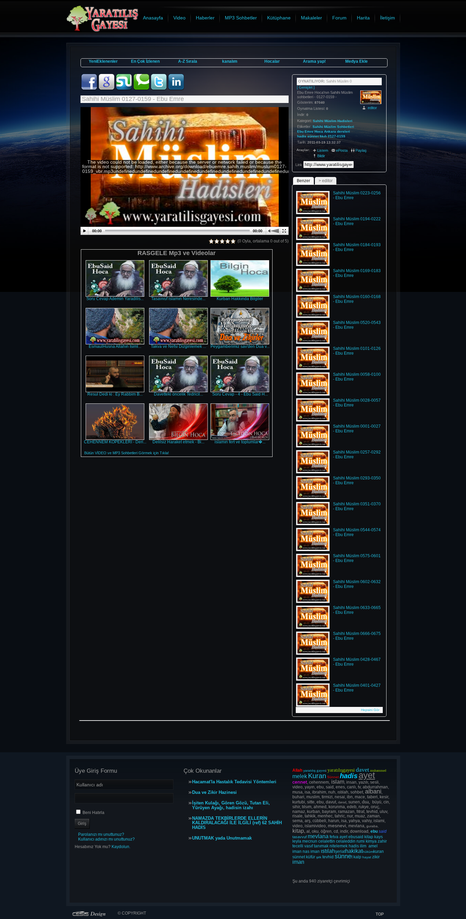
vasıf (308, 846)
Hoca (319, 131)
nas (306, 851)
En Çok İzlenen (145, 61)
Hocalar (272, 61)
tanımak (321, 846)
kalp (357, 857)
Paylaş (361, 150)
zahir (382, 841)
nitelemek (339, 846)
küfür (310, 857)
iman (297, 851)
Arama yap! (314, 61)
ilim (363, 846)
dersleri (343, 131)
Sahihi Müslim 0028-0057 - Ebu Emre (357, 402)
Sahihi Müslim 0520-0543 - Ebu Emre (357, 325)
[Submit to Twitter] (159, 89)
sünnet (313, 136)
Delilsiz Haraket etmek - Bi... (178, 442)
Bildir (321, 156)
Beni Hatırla (93, 812)
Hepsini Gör (370, 710)
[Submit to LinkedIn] (176, 89)
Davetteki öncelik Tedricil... (178, 394)
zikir (376, 857)
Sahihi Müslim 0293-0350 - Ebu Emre (357, 480)
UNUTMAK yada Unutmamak (222, 838)
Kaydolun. (121, 846)
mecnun (309, 841)
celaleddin (345, 841)
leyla (296, 841)
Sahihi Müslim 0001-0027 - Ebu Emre (357, 428)
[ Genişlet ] (306, 87)
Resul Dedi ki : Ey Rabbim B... (115, 394)
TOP (380, 914)
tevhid (328, 857)
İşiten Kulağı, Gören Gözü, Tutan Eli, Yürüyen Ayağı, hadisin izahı (231, 805)
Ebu (300, 131)
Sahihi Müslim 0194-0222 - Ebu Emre (357, 221)
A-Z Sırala (187, 61)
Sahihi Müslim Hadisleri (332, 121)
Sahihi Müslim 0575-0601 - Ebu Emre (357, 558)
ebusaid (355, 836)
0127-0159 (336, 136)
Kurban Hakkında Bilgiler (240, 298)
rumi (360, 841)
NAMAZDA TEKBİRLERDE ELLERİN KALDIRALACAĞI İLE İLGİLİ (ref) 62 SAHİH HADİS (237, 823)
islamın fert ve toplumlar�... (240, 442)
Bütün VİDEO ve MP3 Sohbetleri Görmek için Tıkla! (126, 453)
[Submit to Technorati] (141, 89)
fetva (334, 836)
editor (372, 108)
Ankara (330, 131)
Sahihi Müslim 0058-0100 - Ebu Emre (357, 377)
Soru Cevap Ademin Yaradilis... (115, 298)
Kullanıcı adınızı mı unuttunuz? (106, 839)
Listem (322, 150)
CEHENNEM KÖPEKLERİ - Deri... (115, 442)
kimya (371, 841)
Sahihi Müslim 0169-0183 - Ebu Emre (357, 273)
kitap (368, 836)
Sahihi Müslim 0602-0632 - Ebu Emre (357, 584)
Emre (309, 131)
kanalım (229, 61)
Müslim (330, 127)
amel (373, 846)
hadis (301, 136)
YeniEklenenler (103, 61)
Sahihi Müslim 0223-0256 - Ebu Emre (357, 195)
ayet (343, 836)
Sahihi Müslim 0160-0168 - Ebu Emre (357, 299)
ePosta (342, 150)
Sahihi (317, 127)
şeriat (340, 851)
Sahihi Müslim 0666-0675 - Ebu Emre (357, 636)
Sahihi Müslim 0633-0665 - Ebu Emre (357, 610)
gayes (321, 770)
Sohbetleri (345, 127)
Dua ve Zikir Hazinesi (214, 792)
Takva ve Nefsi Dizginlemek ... (178, 346)
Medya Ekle (356, 61)
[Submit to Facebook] (89, 89)
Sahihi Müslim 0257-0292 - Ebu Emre (357, 454)
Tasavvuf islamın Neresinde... (178, 298)
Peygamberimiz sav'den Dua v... (240, 346)
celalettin (326, 841)
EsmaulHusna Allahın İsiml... (115, 346)
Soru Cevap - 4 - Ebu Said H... (240, 394)
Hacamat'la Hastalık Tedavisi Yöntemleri (234, 782)
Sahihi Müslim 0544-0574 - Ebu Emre (357, 532)
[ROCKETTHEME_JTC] (90, 913)
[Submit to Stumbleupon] (124, 89)
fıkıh (323, 136)
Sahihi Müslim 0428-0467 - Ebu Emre (357, 662)
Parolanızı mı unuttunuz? (101, 834)
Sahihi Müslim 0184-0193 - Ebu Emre (357, 247)
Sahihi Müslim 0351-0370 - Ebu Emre (357, 506)
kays (378, 836)
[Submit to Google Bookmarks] (107, 89)
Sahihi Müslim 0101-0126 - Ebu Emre (357, 351)
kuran (378, 851)
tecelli (298, 846)
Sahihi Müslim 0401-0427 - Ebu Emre (357, 688)
